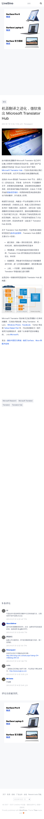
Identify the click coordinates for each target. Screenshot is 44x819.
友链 (25, 794)
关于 (4, 794)
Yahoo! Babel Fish (11, 328)
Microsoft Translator (26, 401)
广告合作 (19, 794)
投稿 (13, 794)
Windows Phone (14, 325)
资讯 (4, 102)
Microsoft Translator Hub (12, 170)
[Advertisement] (22, 71)
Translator (6, 405)
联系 (8, 794)
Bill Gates (9, 679)
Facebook (26, 325)
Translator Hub (17, 405)
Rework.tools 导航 (34, 794)
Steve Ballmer (11, 623)
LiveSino (7, 3)
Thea (35, 810)
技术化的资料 (16, 233)
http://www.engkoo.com (18, 671)
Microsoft (14, 334)
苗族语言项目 (12, 192)
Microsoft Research (9, 401)
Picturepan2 (10, 650)
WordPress (23, 810)
